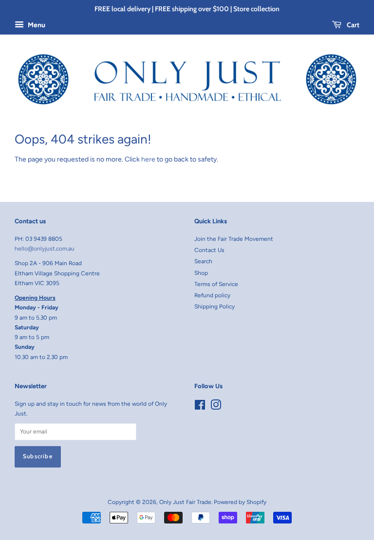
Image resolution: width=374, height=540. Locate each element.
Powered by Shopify (240, 502)
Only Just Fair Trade (185, 502)
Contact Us (209, 250)
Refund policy (212, 295)
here (148, 159)
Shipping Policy (214, 306)
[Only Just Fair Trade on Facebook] (200, 407)
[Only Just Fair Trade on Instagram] (215, 407)
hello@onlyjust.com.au (45, 248)
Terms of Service (216, 284)
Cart (352, 24)
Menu (35, 25)
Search (203, 261)
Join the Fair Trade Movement (233, 238)
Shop (201, 273)
